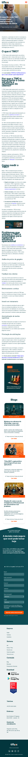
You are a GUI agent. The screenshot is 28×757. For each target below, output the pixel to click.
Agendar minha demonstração (14, 612)
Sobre (8, 632)
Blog (8, 662)
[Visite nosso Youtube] (12, 751)
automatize (4, 325)
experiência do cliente (14, 114)
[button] (14, 2)
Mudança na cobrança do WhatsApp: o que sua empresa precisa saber (12, 423)
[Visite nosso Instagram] (15, 751)
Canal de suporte (11, 652)
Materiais (9, 664)
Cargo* (5, 599)
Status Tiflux (10, 647)
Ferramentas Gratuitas (12, 666)
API (7, 645)
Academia (9, 637)
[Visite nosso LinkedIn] (9, 751)
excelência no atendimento (17, 245)
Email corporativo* (8, 577)
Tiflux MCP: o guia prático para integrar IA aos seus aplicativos (13, 463)
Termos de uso (10, 654)
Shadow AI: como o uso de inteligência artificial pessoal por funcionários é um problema (14, 503)
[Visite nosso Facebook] (18, 751)
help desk (14, 203)
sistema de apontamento (10, 189)
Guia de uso (9, 649)
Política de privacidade (14, 747)
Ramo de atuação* (8, 594)
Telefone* (6, 588)
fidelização (11, 159)
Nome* (5, 571)
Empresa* (6, 583)
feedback (4, 283)
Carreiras (9, 634)
